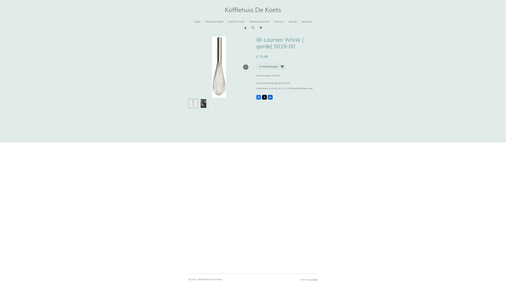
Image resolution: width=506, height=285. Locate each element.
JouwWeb (314, 279)
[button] (193, 103)
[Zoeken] (253, 27)
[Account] (245, 27)
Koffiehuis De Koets (253, 10)
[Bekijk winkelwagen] (260, 27)
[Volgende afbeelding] (245, 67)
